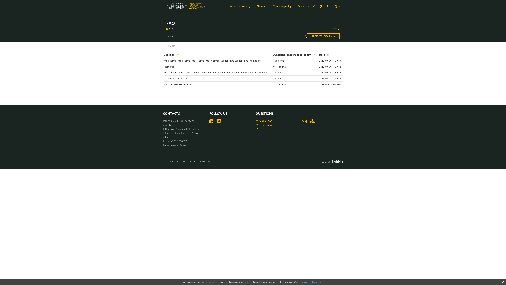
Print (335, 28)
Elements (261, 6)
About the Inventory (240, 6)
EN (167, 28)
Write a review (264, 125)
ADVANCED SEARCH (321, 36)
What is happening (282, 6)
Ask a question (264, 120)
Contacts (302, 6)
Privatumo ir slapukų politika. (312, 282)
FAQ (258, 128)
